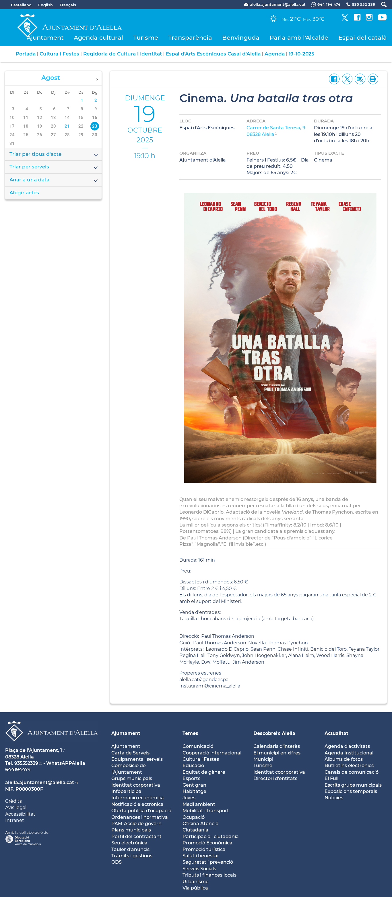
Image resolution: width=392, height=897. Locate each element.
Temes (190, 733)
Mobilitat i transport (206, 810)
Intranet (14, 820)
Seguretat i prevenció (208, 862)
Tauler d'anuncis (130, 849)
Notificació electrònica (137, 804)
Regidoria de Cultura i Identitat (122, 54)
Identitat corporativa (135, 785)
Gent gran (194, 785)
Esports (191, 778)
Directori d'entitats (275, 778)
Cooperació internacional (212, 753)
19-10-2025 (301, 54)
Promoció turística (204, 849)
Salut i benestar (201, 855)
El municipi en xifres (276, 753)
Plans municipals (131, 830)
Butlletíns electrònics (349, 765)
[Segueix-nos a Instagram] (369, 19)
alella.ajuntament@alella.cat (39, 782)
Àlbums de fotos (344, 759)
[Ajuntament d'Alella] (51, 745)
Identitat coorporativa (279, 772)
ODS (116, 862)
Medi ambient (199, 804)
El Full (331, 778)
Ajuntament (45, 37)
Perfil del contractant (136, 836)
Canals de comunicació (352, 772)
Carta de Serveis (130, 753)
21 (67, 126)
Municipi (263, 759)
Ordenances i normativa (139, 817)
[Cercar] (381, 4)
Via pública (195, 888)
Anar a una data (29, 180)
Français (68, 5)
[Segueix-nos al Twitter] (345, 19)
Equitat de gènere (204, 772)
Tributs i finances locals (209, 875)
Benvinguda (240, 37)
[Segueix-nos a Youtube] (382, 19)
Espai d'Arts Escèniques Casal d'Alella (213, 54)
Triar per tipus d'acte (35, 154)
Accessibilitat (20, 814)
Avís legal (15, 807)
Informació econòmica (137, 797)
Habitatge (194, 791)
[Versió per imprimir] (371, 78)
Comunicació (198, 746)
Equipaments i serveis (137, 759)
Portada (26, 54)
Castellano (21, 5)
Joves (189, 797)
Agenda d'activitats (347, 746)
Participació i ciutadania (211, 836)
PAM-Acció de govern (136, 823)
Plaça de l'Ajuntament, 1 (33, 750)
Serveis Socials (199, 868)
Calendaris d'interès (276, 746)
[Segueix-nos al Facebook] (357, 19)
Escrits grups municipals (353, 785)
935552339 (26, 763)
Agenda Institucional (349, 753)
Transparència (190, 37)
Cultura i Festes (59, 54)
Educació (193, 765)
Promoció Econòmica (207, 843)
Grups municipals (131, 778)
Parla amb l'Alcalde (298, 37)
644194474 (18, 769)
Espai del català (362, 37)
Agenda (275, 54)
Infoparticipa (126, 791)
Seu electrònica (129, 843)
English (45, 5)
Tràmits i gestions (131, 855)
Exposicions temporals (351, 791)
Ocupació (194, 817)
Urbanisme (196, 881)
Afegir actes (24, 192)
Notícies (334, 797)
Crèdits (13, 801)
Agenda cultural (98, 37)
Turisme (145, 37)
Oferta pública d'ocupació (141, 810)
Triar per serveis (29, 167)
